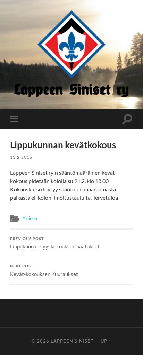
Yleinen (30, 218)
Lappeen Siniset (72, 341)
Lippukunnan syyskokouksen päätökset (55, 243)
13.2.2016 (21, 157)
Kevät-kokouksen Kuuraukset (44, 270)
